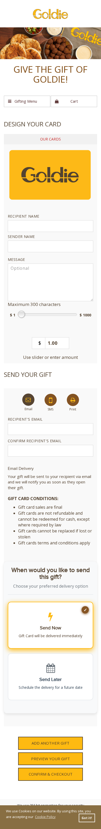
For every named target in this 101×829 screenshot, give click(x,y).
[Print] (73, 399)
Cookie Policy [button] (45, 816)
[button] (27, 101)
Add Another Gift (50, 743)
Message (16, 259)
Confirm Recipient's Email (34, 440)
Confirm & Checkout (51, 774)
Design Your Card (32, 124)
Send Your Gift (28, 374)
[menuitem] (27, 101)
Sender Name (21, 236)
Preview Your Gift (50, 758)
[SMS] (50, 399)
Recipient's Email (25, 419)
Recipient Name (23, 216)
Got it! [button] (87, 818)
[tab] (50, 139)
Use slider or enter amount (50, 357)
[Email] (28, 399)
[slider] (50, 175)
